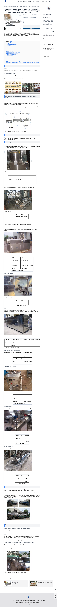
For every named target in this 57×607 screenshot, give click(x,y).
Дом (18, 1)
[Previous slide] (5, 20)
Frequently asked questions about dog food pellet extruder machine (48, 46)
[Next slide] (20, 20)
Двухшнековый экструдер (10, 222)
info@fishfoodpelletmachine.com (31, 600)
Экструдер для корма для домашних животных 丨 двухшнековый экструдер (48, 37)
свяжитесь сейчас (31, 28)
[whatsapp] (30, 604)
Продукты (29, 1)
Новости (37, 1)
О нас (40, 1)
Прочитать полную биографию (48, 28)
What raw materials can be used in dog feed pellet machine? (48, 49)
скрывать (11, 41)
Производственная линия (23, 1)
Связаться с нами (44, 1)
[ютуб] (26, 604)
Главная (5, 6)
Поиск (44, 52)
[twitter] (29, 604)
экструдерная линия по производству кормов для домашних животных (17, 105)
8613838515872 (17, 600)
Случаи (34, 1)
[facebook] (27, 604)
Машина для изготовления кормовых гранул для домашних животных (48, 35)
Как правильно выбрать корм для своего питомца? (48, 41)
